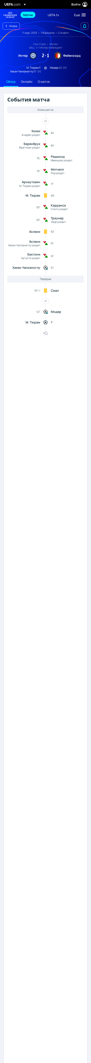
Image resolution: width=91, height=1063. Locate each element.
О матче (44, 81)
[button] (79, 14)
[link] (28, 14)
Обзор (11, 81)
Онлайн (26, 81)
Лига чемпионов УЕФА (10, 15)
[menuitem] (31, 14)
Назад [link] (13, 26)
